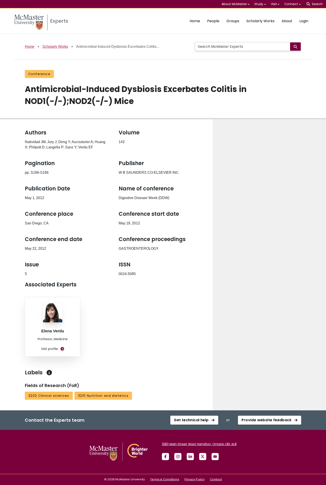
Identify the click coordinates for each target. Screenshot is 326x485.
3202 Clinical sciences (48, 395)
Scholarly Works (260, 21)
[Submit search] (295, 46)
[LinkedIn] (190, 456)
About (287, 21)
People (213, 21)
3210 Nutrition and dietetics (103, 395)
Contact (216, 479)
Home (195, 21)
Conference (39, 74)
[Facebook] (165, 456)
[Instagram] (177, 456)
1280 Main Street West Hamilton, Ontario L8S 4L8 (199, 444)
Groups (232, 21)
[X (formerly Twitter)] (202, 456)
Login (303, 21)
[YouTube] (215, 456)
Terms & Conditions (164, 479)
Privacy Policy (195, 479)
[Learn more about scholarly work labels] (49, 372)
